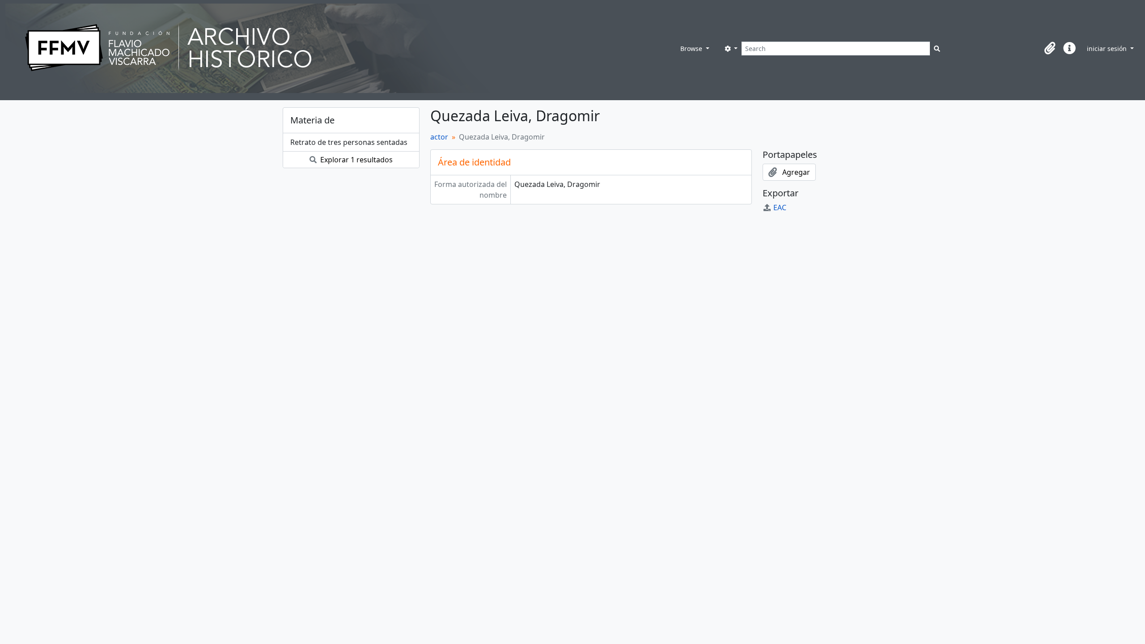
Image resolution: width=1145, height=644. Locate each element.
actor (439, 137)
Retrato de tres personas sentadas (348, 142)
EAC (779, 207)
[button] (1050, 48)
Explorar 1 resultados (355, 160)
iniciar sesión (1107, 48)
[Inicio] (340, 48)
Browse (692, 48)
